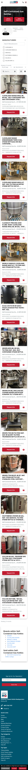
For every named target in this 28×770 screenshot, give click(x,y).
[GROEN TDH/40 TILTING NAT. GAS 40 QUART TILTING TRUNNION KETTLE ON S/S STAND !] (14, 421)
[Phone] (23, 2)
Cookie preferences (6, 731)
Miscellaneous (5, 741)
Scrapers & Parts (6, 739)
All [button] (5, 29)
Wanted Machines (6, 723)
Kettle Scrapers (5, 758)
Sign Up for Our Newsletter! (14, 676)
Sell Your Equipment (8, 19)
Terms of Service (6, 729)
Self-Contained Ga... (6, 756)
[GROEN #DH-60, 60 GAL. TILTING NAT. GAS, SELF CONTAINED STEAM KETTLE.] (14, 336)
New (2, 719)
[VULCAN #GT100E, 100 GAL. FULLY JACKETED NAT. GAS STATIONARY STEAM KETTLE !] (14, 587)
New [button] (5, 31)
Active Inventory (5, 725)
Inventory (4, 717)
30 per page (5, 67)
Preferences (5, 768)
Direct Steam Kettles (7, 752)
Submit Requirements (19, 19)
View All (3, 745)
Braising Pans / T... (6, 743)
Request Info (11, 112)
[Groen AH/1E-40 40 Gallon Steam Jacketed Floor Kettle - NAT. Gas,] (14, 294)
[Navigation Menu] (2, 2)
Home (3, 715)
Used (2, 721)
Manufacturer (19, 67)
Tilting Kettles (5, 750)
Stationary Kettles (6, 754)
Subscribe (14, 685)
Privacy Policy (5, 727)
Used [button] (5, 34)
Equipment (15, 28)
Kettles (21, 28)
